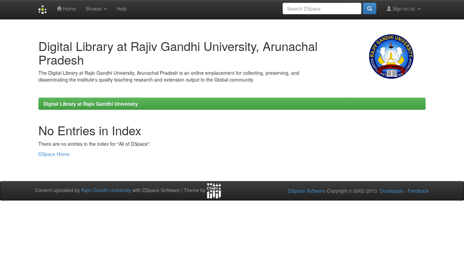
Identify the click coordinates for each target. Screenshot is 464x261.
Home (68, 8)
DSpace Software (306, 190)
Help (122, 8)
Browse (94, 8)
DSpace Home (54, 154)
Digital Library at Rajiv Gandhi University (90, 103)
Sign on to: (404, 8)
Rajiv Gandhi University (106, 190)
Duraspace (391, 190)
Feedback (418, 190)
